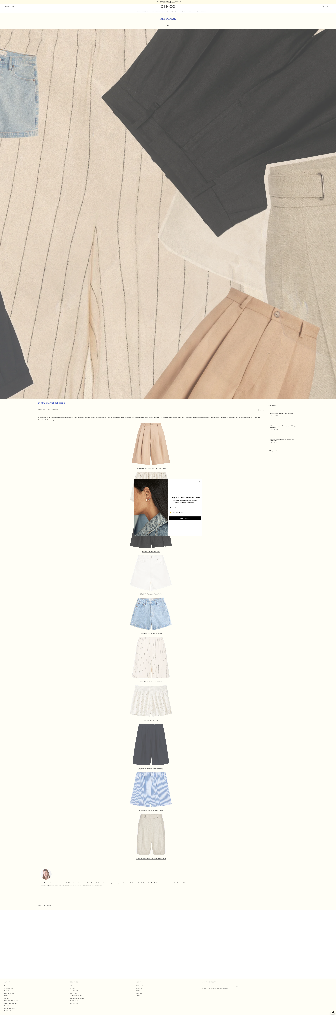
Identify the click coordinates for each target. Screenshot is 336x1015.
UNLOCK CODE (185, 518)
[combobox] (172, 513)
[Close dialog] (200, 481)
